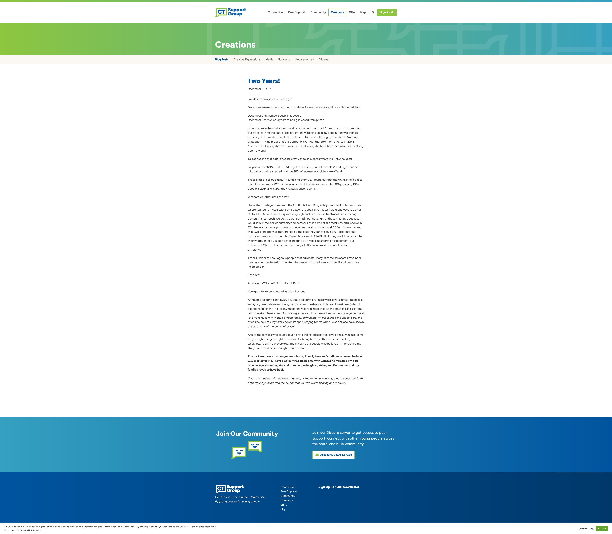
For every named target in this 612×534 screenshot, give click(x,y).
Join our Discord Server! (336, 455)
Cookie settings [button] (585, 528)
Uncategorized (304, 59)
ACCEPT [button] (602, 528)
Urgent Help (387, 12)
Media (269, 59)
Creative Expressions (247, 59)
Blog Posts (222, 59)
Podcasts (284, 59)
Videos (323, 59)
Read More (211, 526)
